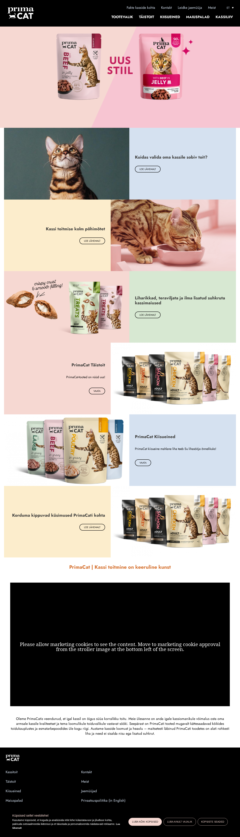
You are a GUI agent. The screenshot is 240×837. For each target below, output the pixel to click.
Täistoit (146, 17)
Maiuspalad (198, 17)
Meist (212, 7)
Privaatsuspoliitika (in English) (103, 800)
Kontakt (166, 7)
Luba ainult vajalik (179, 821)
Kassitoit (12, 772)
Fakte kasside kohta (141, 7)
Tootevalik (122, 17)
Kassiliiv (224, 17)
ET (228, 8)
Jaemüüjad (89, 791)
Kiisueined (170, 17)
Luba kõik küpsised (145, 821)
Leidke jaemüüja (190, 7)
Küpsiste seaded (212, 821)
